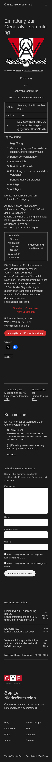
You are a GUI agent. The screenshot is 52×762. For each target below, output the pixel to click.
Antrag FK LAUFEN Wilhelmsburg (25, 333)
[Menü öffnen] (46, 4)
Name (7, 517)
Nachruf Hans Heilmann (18, 655)
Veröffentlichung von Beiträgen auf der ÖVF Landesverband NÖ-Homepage (21, 643)
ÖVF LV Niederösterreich (18, 4)
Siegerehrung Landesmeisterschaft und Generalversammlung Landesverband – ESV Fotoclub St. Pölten (27, 436)
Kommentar (10, 486)
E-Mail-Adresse (11, 529)
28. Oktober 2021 (15, 430)
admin (19, 71)
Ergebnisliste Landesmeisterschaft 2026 (19, 630)
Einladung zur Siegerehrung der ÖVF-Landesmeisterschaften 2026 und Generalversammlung (20, 615)
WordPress (43, 756)
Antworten (11, 454)
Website (8, 542)
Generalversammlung (33, 71)
